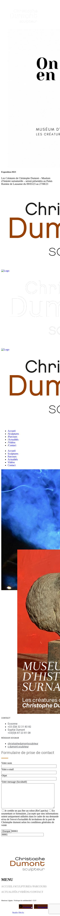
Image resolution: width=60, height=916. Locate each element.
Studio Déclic (18, 912)
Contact (21, 189)
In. (8, 189)
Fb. (3, 189)
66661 (15, 831)
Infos (13, 189)
